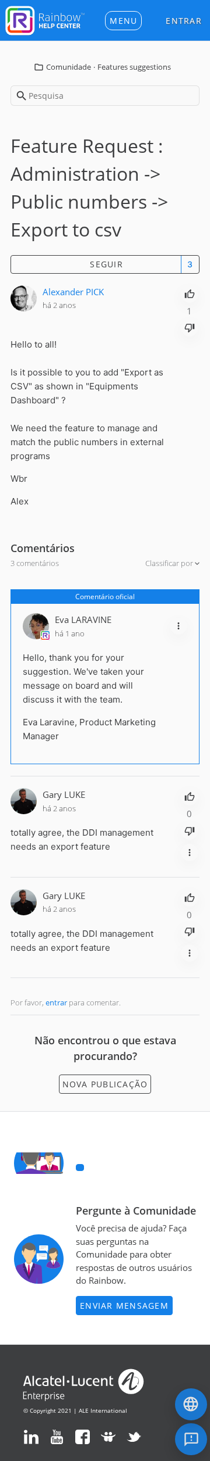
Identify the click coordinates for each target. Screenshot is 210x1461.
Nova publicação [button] (105, 1084)
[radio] (189, 293)
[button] (123, 20)
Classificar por (170, 563)
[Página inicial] (45, 19)
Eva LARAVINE (83, 619)
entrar (56, 1002)
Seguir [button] (106, 264)
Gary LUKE (64, 794)
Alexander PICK (73, 292)
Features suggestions (134, 67)
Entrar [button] (184, 20)
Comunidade (68, 67)
